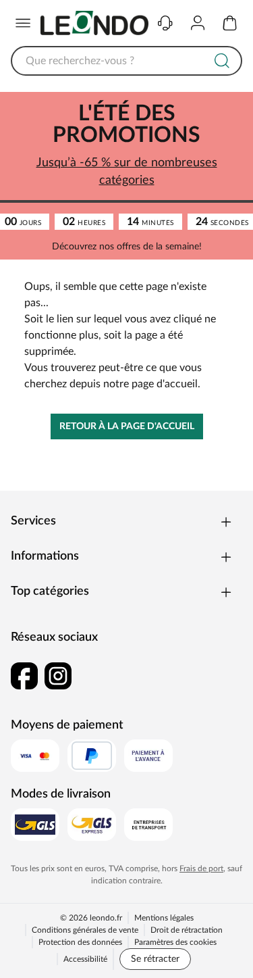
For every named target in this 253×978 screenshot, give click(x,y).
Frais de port (201, 868)
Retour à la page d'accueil (126, 426)
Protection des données (80, 942)
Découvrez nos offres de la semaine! (127, 246)
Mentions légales (164, 918)
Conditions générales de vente (85, 930)
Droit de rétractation (186, 930)
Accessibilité (85, 959)
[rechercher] (222, 61)
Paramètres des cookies (175, 942)
